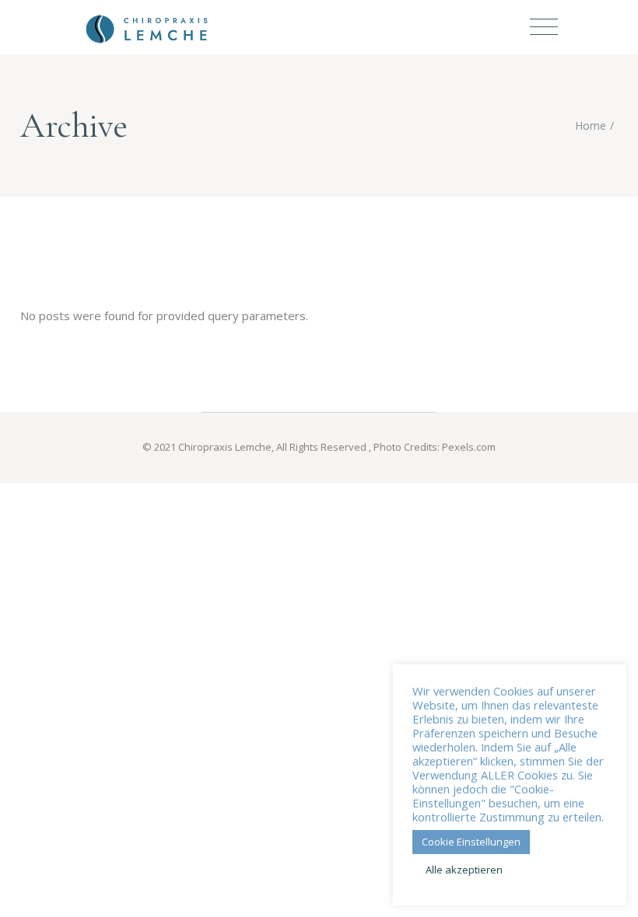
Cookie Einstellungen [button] (471, 842)
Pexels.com (469, 447)
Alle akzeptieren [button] (464, 870)
